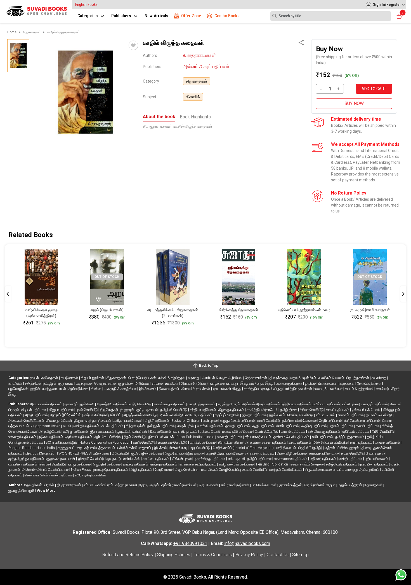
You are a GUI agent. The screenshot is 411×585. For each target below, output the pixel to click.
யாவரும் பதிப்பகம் (374, 404)
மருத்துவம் (84, 383)
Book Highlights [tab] (195, 117)
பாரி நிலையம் (286, 448)
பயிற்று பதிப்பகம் (76, 431)
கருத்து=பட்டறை (70, 448)
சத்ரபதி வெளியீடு (53, 464)
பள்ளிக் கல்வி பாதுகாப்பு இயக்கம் (142, 448)
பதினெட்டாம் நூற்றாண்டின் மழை (304, 310)
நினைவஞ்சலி (169, 389)
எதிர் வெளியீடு (140, 404)
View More (46, 490)
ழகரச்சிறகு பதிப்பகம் (210, 459)
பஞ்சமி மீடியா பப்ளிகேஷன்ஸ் (227, 453)
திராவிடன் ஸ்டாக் (161, 437)
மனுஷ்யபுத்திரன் (350, 485)
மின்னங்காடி (178, 448)
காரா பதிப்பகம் (361, 442)
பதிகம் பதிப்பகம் (341, 426)
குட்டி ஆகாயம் (147, 410)
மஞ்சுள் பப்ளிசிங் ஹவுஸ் (342, 448)
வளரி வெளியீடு (269, 420)
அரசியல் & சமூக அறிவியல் (222, 378)
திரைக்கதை (279, 378)
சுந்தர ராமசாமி (126, 485)
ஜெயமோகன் (209, 485)
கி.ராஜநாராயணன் (199, 55)
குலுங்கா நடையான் (61, 459)
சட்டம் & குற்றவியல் (359, 389)
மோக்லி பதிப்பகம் (210, 426)
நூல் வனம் (277, 415)
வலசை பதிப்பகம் (388, 442)
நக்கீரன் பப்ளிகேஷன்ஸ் (299, 420)
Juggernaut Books (46, 426)
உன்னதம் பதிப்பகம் (22, 437)
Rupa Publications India (195, 437)
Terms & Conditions (213, 554)
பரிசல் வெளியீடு (171, 415)
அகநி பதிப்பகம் (36, 415)
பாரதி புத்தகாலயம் (202, 404)
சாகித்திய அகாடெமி (262, 410)
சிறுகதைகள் (196, 81)
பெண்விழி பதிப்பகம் (292, 453)
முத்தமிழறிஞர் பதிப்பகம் (26, 459)
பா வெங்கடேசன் (264, 485)
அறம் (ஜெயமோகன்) (107, 310)
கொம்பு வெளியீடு (300, 415)
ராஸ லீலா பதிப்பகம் (374, 464)
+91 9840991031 (190, 543)
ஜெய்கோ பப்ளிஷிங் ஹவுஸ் (184, 453)
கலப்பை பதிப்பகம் (156, 459)
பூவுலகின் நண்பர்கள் (132, 431)
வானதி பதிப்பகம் (230, 437)
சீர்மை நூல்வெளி (59, 420)
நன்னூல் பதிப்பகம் (161, 426)
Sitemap (300, 554)
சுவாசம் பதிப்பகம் (351, 415)
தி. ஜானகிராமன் (69, 485)
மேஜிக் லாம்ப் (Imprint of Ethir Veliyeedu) (244, 448)
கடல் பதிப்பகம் (112, 426)
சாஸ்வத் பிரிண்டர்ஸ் (324, 453)
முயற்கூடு (114, 459)
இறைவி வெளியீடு (91, 459)
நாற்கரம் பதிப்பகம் (164, 464)
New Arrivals (156, 15)
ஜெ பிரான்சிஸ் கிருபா (320, 485)
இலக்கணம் (148, 389)
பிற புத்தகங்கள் (358, 378)
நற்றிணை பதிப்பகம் (297, 404)
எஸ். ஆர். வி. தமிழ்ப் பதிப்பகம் (250, 459)
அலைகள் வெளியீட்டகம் (26, 420)
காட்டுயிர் (15, 383)
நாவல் (35, 378)
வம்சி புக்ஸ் (350, 404)
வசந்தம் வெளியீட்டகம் (286, 469)
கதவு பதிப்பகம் (300, 442)
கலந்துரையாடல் (54, 389)
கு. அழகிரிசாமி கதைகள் (370, 310)
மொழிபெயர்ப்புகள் (142, 378)
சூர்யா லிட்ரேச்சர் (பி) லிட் (103, 415)
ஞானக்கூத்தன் (291, 485)
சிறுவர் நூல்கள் (93, 378)
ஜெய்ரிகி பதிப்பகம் (107, 464)
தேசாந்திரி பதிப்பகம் (112, 404)
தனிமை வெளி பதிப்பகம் (291, 437)
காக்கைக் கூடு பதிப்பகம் (198, 464)
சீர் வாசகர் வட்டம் (258, 437)
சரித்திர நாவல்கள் (299, 389)
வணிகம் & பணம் (331, 378)
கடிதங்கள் (347, 383)
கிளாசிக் (193, 97)
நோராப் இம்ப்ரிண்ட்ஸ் (66, 415)
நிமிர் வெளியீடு (383, 431)
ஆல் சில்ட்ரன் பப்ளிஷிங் (330, 442)
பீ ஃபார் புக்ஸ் (376, 453)
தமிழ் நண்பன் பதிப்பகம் (236, 464)
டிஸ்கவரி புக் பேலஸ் (366, 410)
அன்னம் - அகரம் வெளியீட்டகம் (45, 469)
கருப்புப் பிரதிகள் (227, 415)
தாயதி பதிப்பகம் (238, 426)
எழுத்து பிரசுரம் (229, 404)
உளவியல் (172, 383)
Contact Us (278, 554)
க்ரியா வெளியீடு (312, 410)
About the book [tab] (159, 116)
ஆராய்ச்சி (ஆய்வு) (195, 383)
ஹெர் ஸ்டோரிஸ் (267, 431)
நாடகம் (158, 383)
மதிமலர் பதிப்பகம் (323, 459)
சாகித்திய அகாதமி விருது (264, 389)
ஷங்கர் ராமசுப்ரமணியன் (179, 485)
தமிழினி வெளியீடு (174, 410)
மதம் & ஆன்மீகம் (303, 378)
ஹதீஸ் (35, 389)
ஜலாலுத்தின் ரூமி (21, 490)
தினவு (367, 448)
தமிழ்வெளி (53, 431)
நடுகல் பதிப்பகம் (51, 437)
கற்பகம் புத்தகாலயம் (100, 448)
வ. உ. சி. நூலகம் (185, 431)
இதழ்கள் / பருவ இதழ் (257, 383)
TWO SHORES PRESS (73, 453)
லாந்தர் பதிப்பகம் (136, 464)
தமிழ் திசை (289, 410)
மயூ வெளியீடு (200, 448)
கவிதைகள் (50, 378)
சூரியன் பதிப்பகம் (79, 437)
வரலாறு (194, 378)
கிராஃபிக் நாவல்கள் (196, 389)
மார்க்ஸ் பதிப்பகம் (203, 442)
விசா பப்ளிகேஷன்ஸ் (40, 453)
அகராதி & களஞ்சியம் (120, 389)
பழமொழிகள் (18, 389)
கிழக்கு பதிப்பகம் (231, 410)
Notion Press (81, 469)
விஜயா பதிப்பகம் (61, 410)
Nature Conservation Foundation (105, 442)
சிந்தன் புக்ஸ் (136, 426)
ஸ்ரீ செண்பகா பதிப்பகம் (362, 420)
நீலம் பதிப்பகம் (161, 431)
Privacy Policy (249, 554)
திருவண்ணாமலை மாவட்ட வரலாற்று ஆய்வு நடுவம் (342, 469)
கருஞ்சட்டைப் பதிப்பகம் (238, 420)
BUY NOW (354, 103)
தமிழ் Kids (375, 437)
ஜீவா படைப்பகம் (102, 431)
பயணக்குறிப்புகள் (289, 383)
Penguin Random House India (32, 448)
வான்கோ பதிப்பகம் (23, 464)
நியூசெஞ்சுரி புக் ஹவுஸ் (117, 410)
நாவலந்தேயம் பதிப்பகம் (111, 469)
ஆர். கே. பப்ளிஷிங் (108, 437)
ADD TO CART (374, 88)
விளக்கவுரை (328, 383)
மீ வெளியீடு (121, 453)
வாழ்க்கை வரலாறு (224, 383)
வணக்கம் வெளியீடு (173, 442)
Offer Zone (191, 15)
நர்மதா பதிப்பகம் (254, 415)
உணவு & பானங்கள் (329, 389)
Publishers (121, 15)
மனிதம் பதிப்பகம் (87, 426)
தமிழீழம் (50, 383)
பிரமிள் (49, 485)
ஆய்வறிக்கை (78, 389)
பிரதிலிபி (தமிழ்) (310, 448)
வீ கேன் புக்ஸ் (182, 459)
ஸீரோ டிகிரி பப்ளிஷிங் (62, 442)
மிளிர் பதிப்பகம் (287, 426)
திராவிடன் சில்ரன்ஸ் (233, 442)
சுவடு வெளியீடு (144, 442)
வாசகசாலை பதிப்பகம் (291, 459)
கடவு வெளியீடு (352, 453)
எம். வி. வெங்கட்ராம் (99, 485)
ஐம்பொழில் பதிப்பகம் (147, 453)
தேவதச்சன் (33, 485)
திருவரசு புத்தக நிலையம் (93, 420)
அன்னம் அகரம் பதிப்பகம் (206, 66)
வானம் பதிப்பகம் (293, 431)
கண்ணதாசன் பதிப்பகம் (268, 442)
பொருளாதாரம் (105, 383)
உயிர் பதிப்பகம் (323, 437)
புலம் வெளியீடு (87, 410)
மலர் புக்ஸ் (210, 420)
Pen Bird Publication (272, 464)
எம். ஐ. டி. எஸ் (326, 415)
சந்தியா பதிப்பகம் (203, 410)
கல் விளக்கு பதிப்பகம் (324, 431)
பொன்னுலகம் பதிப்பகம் (26, 442)
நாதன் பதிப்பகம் (262, 453)
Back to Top (208, 365)
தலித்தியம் (33, 383)
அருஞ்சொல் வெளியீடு (140, 415)
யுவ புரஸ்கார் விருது (227, 389)
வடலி (67, 426)
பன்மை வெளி (210, 431)
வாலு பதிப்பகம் (79, 464)
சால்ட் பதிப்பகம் (338, 410)
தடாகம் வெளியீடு (379, 415)
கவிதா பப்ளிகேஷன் (128, 420)
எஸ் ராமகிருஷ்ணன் (235, 485)
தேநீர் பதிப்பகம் (330, 420)
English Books (86, 4)
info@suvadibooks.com (247, 543)
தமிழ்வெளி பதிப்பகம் (342, 464)
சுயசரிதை (379, 378)
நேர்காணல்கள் (256, 378)
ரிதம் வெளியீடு (135, 437)
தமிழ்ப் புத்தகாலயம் (350, 437)
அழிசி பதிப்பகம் (157, 420)
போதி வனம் (164, 469)
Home (11, 32)
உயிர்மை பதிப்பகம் (327, 404)
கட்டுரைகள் (70, 378)
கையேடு (383, 389)
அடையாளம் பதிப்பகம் (46, 404)
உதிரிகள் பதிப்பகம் (356, 431)
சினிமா (96, 389)
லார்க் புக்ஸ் (132, 459)
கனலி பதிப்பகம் (368, 426)
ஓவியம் (310, 383)
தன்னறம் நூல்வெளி (80, 404)
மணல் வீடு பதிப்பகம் (237, 431)
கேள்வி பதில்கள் (369, 383)
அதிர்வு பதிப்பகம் (314, 426)
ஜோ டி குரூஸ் (150, 485)
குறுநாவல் (66, 383)
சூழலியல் (126, 383)
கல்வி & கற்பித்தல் (172, 378)
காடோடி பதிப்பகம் (199, 415)
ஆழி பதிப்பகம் (142, 469)
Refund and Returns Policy (127, 554)
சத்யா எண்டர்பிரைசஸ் (307, 464)
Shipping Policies (173, 554)
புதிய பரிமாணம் (377, 459)
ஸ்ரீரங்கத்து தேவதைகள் (238, 310)
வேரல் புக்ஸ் (186, 426)
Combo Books (227, 15)
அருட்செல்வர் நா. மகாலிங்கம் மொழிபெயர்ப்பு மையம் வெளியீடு (221, 469)
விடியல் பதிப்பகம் (34, 410)
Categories (88, 15)
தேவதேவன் (374, 485)
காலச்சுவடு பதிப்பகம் (170, 404)
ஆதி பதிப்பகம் (263, 426)
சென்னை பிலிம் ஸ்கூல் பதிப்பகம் (49, 475)
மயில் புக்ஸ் (101, 453)
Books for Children (186, 420)
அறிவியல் (142, 383)
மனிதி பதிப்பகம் (351, 459)
